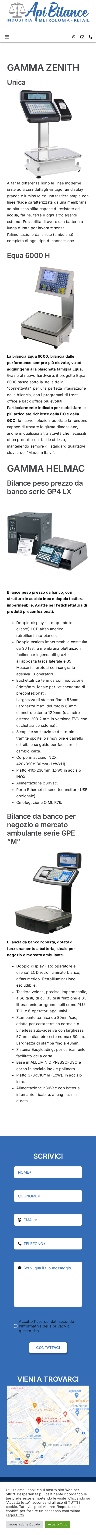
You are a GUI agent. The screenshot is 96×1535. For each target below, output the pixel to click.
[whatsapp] (73, 37)
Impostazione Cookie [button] (24, 1524)
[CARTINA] (48, 1387)
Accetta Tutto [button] (58, 1524)
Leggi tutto (15, 1515)
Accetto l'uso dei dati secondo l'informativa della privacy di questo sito (46, 1326)
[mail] (82, 37)
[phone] (91, 37)
